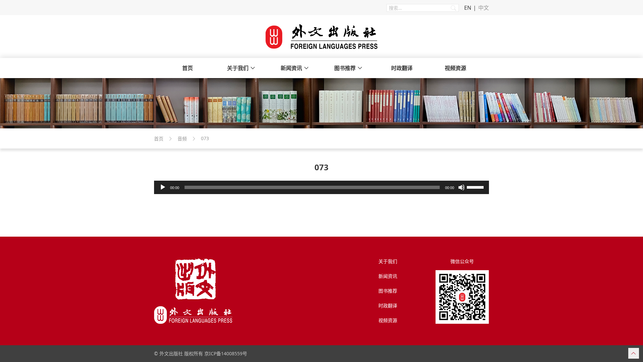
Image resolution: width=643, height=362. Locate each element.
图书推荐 (345, 68)
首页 (187, 68)
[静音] (461, 187)
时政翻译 (402, 68)
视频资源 (455, 68)
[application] (321, 187)
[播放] (162, 187)
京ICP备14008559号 (225, 353)
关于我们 (237, 68)
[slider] (476, 187)
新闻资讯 (291, 68)
